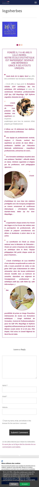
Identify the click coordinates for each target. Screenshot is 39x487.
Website (5, 407)
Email (4, 396)
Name (5, 385)
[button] (35, 2)
